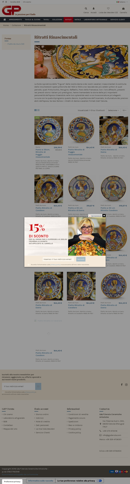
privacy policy (56, 264)
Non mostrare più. (96, 216)
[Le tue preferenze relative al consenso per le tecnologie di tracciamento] (12, 481)
